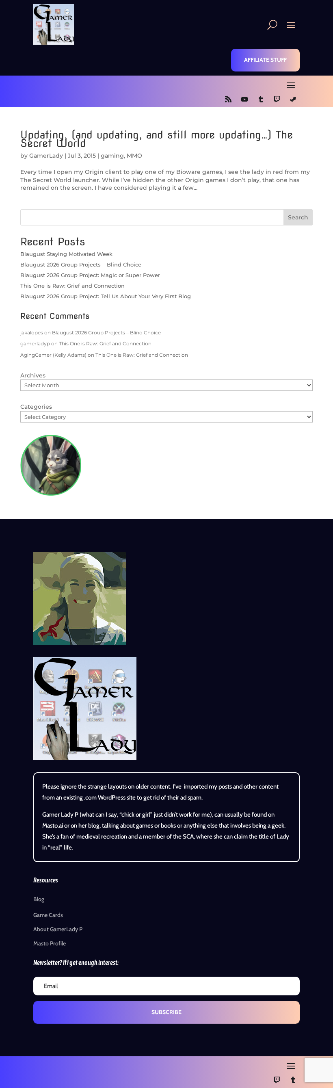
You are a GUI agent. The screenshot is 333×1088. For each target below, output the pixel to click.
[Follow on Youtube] (244, 99)
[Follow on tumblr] (260, 99)
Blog (38, 899)
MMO (134, 155)
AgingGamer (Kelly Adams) (53, 355)
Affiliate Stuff (265, 59)
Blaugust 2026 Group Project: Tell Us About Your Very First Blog (105, 296)
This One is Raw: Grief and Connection (72, 285)
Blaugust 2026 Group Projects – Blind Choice (80, 264)
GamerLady (46, 155)
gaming (112, 155)
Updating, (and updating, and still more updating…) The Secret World (156, 139)
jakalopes (31, 332)
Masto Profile (49, 943)
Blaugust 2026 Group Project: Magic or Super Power (90, 275)
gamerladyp (35, 343)
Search (298, 217)
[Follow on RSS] (228, 99)
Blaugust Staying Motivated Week (66, 254)
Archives (32, 375)
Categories (36, 406)
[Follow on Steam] (293, 99)
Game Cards (48, 915)
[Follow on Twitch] (276, 99)
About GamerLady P (57, 929)
